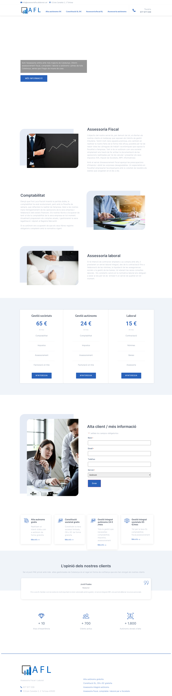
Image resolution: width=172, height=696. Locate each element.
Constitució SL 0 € (73, 11)
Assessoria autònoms (117, 11)
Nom (90, 438)
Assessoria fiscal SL (94, 11)
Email (91, 448)
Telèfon (91, 459)
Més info (34, 540)
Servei (91, 470)
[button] (33, 78)
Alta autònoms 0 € (53, 11)
